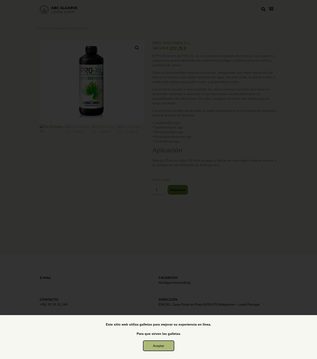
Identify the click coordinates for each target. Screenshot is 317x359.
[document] (158, 179)
